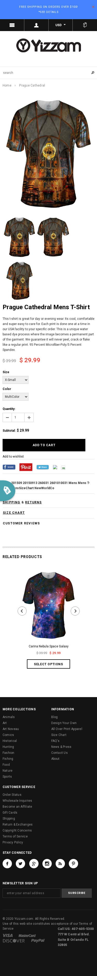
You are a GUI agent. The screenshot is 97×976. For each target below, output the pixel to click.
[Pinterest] (25, 467)
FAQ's (55, 741)
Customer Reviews (21, 523)
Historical (10, 741)
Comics (8, 735)
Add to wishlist (13, 456)
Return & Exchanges (18, 824)
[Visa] (8, 935)
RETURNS (33, 502)
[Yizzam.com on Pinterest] (73, 863)
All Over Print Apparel (66, 729)
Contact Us (59, 753)
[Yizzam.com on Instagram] (47, 863)
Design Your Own (64, 723)
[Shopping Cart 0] (85, 25)
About (55, 759)
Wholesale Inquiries (17, 801)
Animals (9, 717)
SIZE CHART (14, 513)
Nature (7, 770)
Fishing (8, 759)
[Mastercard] (27, 935)
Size (6, 372)
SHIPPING (11, 502)
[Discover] (14, 940)
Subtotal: (9, 430)
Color (7, 389)
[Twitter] (42, 467)
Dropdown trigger (36, 25)
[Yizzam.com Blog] (60, 863)
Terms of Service (15, 836)
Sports (7, 776)
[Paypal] (38, 940)
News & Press (61, 747)
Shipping (9, 818)
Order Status (12, 795)
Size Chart (58, 735)
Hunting (8, 747)
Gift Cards (10, 812)
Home (7, 85)
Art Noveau (11, 729)
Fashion (8, 753)
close (93, 7)
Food (6, 765)
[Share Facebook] (9, 467)
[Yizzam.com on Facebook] (7, 863)
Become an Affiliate (17, 806)
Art (5, 723)
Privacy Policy (13, 842)
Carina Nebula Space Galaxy (49, 646)
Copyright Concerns (17, 830)
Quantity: (9, 409)
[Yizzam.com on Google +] (34, 863)
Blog (54, 717)
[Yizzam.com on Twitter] (20, 863)
